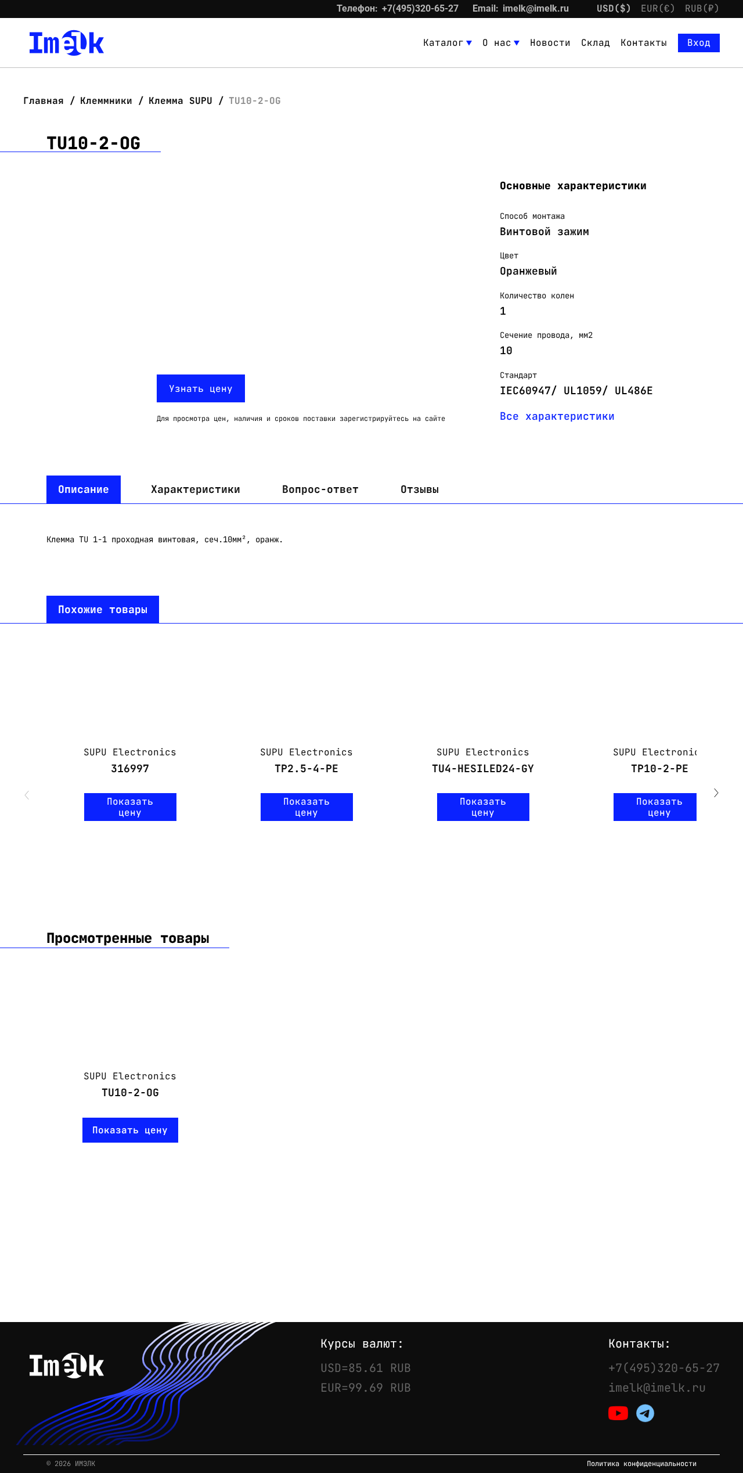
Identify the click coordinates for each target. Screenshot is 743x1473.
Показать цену (130, 807)
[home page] (66, 43)
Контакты (644, 43)
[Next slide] (716, 794)
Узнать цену (201, 389)
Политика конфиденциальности (642, 1464)
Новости (550, 43)
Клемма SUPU (180, 101)
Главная (46, 101)
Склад (595, 43)
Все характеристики (557, 416)
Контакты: (639, 1343)
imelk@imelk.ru (536, 8)
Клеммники (106, 101)
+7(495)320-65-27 (420, 8)
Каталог (443, 43)
